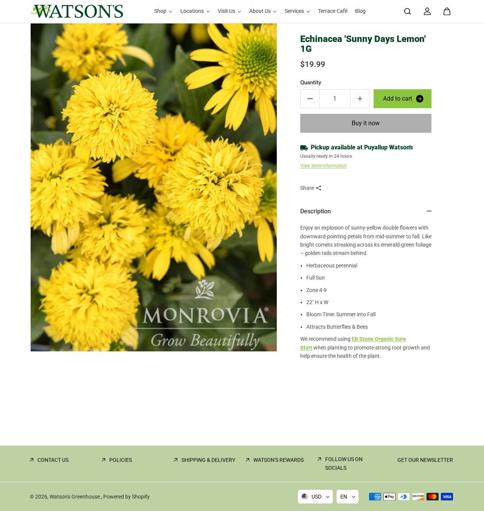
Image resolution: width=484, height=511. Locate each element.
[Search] (407, 11)
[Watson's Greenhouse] (77, 11)
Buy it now (366, 123)
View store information (323, 165)
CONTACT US (52, 460)
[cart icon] (447, 11)
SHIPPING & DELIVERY (208, 460)
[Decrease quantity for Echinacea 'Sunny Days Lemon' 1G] (310, 98)
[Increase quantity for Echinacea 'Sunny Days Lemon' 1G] (360, 98)
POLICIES (120, 460)
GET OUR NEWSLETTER (425, 460)
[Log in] (427, 11)
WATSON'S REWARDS (278, 460)
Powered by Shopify (126, 497)
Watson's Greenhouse (75, 497)
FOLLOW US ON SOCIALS (344, 463)
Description (315, 211)
